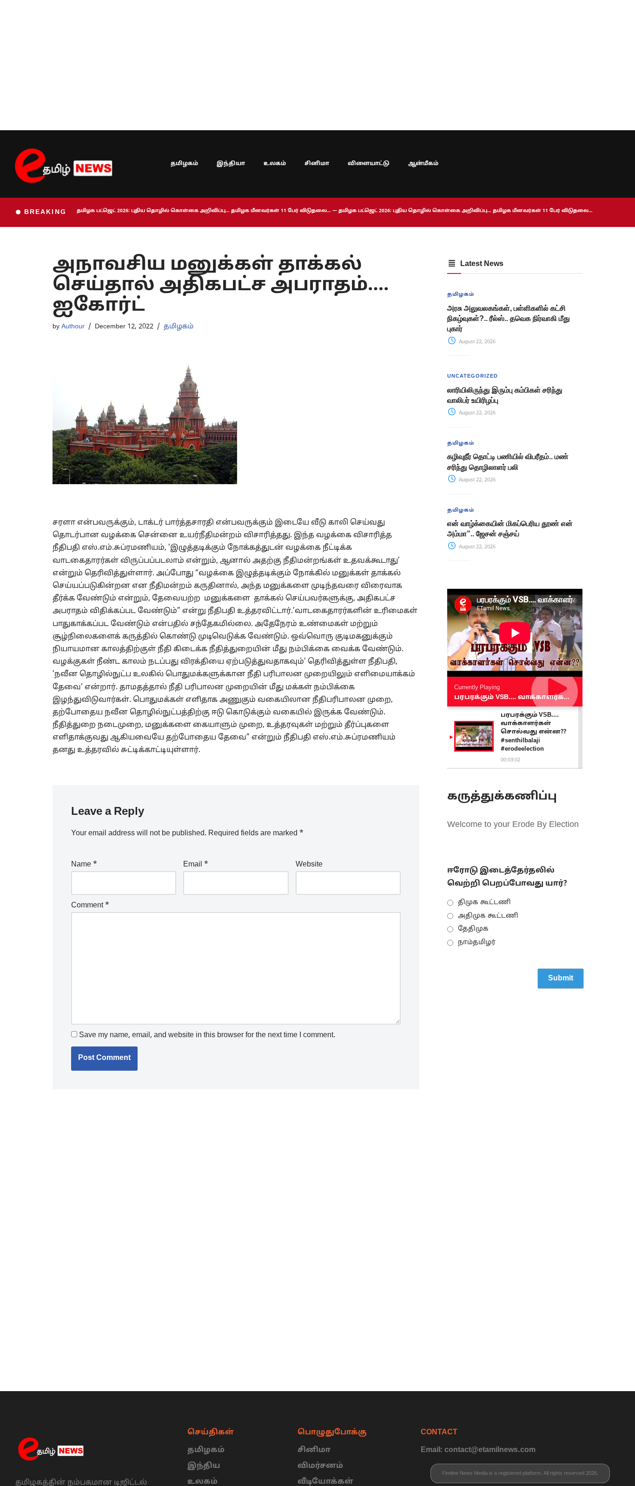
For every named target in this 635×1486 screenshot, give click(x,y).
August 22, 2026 (476, 342)
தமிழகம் (184, 163)
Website (309, 864)
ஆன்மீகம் (423, 163)
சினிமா (316, 163)
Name (84, 864)
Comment (90, 905)
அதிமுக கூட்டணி (488, 916)
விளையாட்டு (369, 163)
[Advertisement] (279, 65)
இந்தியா (231, 163)
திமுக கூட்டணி (484, 902)
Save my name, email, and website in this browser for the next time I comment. (207, 1035)
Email (195, 864)
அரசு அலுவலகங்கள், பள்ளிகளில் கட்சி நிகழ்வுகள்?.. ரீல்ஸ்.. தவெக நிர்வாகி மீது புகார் (508, 318)
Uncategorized (472, 376)
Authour (73, 326)
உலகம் (275, 163)
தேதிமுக (473, 929)
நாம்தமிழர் (477, 942)
